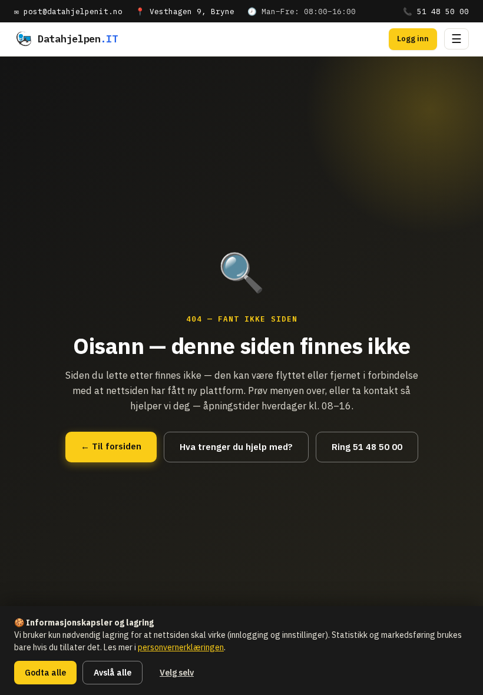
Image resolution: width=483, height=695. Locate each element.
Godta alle (45, 672)
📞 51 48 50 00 (436, 11)
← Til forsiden (111, 446)
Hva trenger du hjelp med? (236, 446)
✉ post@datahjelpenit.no (68, 11)
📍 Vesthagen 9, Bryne (184, 11)
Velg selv (177, 672)
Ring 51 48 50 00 (367, 446)
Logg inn (413, 39)
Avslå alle (112, 672)
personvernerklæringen (181, 647)
